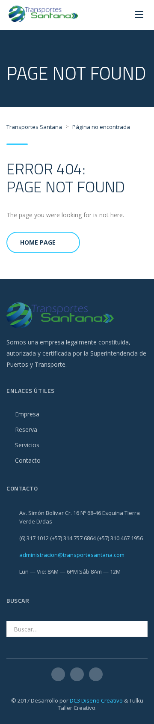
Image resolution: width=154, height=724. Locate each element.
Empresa (27, 414)
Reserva (26, 429)
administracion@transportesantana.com (71, 555)
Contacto (28, 460)
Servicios (27, 445)
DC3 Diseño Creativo (96, 700)
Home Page (38, 242)
